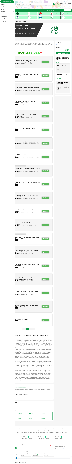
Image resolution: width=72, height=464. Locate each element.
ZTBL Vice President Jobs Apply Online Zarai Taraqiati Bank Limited (25, 305)
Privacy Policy (46, 449)
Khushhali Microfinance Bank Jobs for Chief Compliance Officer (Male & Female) (25, 251)
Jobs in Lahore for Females (20, 319)
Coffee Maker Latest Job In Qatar (17, 21)
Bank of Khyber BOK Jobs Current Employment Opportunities (26, 210)
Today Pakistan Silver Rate (17, 406)
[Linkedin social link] (68, 50)
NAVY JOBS (21, 16)
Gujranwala (43, 413)
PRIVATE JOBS (56, 13)
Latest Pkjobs (34, 453)
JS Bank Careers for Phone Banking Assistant (26, 142)
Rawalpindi (43, 418)
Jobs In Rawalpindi (24, 451)
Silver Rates (34, 451)
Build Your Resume (47, 446)
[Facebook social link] (56, 50)
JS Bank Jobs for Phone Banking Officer (24, 128)
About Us (45, 448)
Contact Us (46, 455)
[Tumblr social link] (66, 50)
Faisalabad (31, 413)
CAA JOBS (44, 16)
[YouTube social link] (62, 50)
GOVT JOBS (67, 13)
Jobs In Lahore (23, 448)
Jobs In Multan (23, 455)
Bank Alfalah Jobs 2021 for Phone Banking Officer (25, 155)
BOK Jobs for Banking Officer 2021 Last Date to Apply (26, 182)
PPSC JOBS (56, 16)
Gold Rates (34, 449)
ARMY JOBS (21, 13)
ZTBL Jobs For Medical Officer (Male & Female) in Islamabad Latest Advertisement (26, 278)
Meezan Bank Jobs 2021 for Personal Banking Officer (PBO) (26, 223)
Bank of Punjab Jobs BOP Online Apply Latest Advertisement (26, 265)
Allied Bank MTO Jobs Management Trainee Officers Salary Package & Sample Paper (25, 61)
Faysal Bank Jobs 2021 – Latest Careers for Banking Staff (25, 196)
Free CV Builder (67, 10)
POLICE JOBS (44, 13)
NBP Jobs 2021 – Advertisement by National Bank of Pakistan (26, 88)
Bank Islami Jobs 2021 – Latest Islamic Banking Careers (26, 169)
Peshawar (19, 418)
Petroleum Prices (35, 446)
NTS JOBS (33, 13)
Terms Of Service (47, 451)
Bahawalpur (20, 413)
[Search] (54, 4)
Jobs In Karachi (24, 446)
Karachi (30, 415)
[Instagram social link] (60, 50)
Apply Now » (58, 62)
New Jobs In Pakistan (22, 76)
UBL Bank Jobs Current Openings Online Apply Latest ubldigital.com (26, 237)
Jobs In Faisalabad (24, 453)
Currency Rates (35, 448)
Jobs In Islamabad (24, 449)
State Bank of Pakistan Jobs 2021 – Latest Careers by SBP (25, 74)
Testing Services (35, 455)
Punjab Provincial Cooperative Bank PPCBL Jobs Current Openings (26, 115)
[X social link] (58, 50)
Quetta (30, 418)
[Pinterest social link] (64, 50)
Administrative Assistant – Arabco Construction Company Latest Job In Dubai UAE (63, 67)
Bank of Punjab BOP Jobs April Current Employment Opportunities (24, 102)
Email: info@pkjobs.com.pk (63, 44)
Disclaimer (46, 453)
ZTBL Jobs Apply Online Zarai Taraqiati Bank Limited (25, 292)
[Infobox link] (25, 437)
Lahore (42, 415)
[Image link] (58, 451)
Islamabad (19, 415)
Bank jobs (15, 63)
